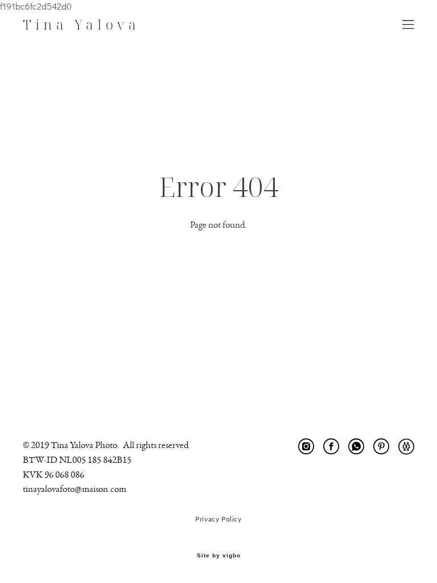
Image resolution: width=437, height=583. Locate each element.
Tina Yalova (81, 24)
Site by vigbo (219, 556)
